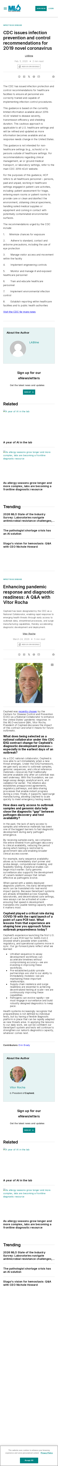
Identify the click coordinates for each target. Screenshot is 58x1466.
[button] (5, 8)
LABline (29, 55)
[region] (29, 1456)
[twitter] (29, 76)
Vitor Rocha (29, 633)
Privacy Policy (47, 1453)
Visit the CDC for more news (19, 311)
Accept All (29, 1460)
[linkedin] (24, 76)
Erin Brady (24, 1045)
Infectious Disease (12, 25)
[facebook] (19, 76)
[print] (53, 76)
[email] (38, 76)
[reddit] (34, 76)
